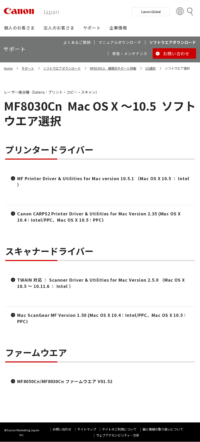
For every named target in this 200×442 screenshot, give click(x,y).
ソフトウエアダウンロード (62, 68)
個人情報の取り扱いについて (162, 429)
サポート (28, 68)
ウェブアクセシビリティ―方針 (117, 435)
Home (8, 68)
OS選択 (150, 68)
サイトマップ (86, 429)
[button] (19, 27)
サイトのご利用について (119, 429)
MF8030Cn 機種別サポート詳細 (113, 68)
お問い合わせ (62, 429)
